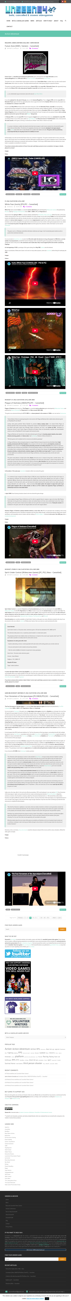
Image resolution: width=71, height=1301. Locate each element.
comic (22, 830)
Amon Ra (7, 677)
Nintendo (20, 43)
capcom (57, 1049)
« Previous (20, 917)
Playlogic (24, 392)
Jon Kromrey (34, 436)
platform (19, 1056)
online (12, 1056)
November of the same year (45, 214)
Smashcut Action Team (26, 746)
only (20, 830)
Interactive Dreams (9, 1154)
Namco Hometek (15, 410)
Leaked (42, 1053)
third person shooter (32, 1063)
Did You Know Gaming (10, 1137)
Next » (54, 917)
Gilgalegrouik (8, 1147)
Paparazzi (21, 677)
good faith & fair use (55, 945)
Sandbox (22, 1060)
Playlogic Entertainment (19, 211)
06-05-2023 (19, 206)
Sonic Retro (7, 1178)
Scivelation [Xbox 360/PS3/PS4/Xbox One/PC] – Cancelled (33, 1076)
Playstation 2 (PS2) (15, 201)
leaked (42, 247)
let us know (31, 946)
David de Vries (51, 734)
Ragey (6, 1168)
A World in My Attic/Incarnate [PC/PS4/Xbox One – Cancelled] (21, 1276)
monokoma (10, 206)
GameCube (8, 693)
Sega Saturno (8, 1170)
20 (44, 917)
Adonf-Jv (7, 1127)
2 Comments (28, 206)
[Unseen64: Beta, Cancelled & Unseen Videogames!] (31, 11)
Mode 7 (29, 114)
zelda (56, 1063)
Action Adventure (10, 194)
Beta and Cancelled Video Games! (20, 1073)
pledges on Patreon (44, 1245)
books (25, 830)
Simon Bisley (38, 734)
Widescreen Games (51, 210)
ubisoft (47, 1063)
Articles (39, 21)
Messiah (46, 616)
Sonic (45, 1060)
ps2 (37, 1056)
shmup (26, 1060)
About (56, 21)
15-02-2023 (25, 405)
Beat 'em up (50, 1049)
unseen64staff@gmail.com (13, 1)
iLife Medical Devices (10, 1079)
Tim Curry (24, 736)
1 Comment (35, 575)
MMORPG (52, 1053)
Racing (45, 1056)
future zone (19, 194)
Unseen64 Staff (9, 1217)
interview (32, 1053)
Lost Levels (7, 1158)
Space (18, 686)
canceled (49, 250)
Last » (59, 917)
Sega (24, 43)
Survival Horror (10, 1063)
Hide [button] (47, 1298)
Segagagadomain (9, 1172)
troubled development (10, 516)
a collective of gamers (27, 943)
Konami (37, 1053)
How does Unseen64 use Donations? (39, 1243)
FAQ (61, 21)
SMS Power (7, 1174)
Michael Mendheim (51, 794)
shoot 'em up (33, 1060)
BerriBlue (7, 1131)
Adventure (43, 1049)
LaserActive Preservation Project (12, 1156)
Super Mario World (38, 94)
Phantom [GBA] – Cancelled (12, 1283)
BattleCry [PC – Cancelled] (12, 1280)
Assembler (7, 1129)
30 (47, 917)
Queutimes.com (18, 239)
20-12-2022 (25, 698)
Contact (10, 26)
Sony (23, 201)
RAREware (8, 1060)
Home (8, 21)
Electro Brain (47, 78)
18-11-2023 (25, 48)
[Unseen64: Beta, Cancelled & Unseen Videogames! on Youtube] (63, 2)
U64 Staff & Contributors (13, 48)
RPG (13, 1060)
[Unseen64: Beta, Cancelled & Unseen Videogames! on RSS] (65, 2)
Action (8, 909)
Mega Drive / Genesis (11, 43)
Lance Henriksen (36, 736)
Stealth (59, 1060)
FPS (20, 1052)
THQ (44, 1063)
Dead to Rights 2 (40, 514)
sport (49, 1060)
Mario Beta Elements (10, 1160)
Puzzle (40, 1057)
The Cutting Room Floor (11, 1180)
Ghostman (12, 677)
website (22, 621)
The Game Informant (10, 1182)
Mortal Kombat (47, 765)
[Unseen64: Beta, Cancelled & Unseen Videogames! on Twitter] (60, 2)
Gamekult (22, 471)
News (32, 21)
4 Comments (35, 48)
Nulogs (6, 1164)
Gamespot (7, 225)
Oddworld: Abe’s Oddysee (26, 616)
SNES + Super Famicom (32, 43)
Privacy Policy (9, 1226)
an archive (13, 939)
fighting (16, 1053)
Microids (18, 392)
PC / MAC (7, 201)
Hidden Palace (8, 1152)
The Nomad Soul (37, 616)
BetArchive (7, 1135)
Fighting (10, 1053)
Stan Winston (17, 734)
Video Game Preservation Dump (12, 1184)
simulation (41, 1060)
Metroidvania (27, 194)
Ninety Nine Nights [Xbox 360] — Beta (15, 1269)
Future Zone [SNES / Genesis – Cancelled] (22, 46)
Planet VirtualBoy (9, 1166)
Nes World (7, 1162)
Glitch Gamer (8, 1150)
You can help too (27, 945)
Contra (12, 129)
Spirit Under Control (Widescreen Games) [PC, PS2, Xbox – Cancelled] (33, 572)
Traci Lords (51, 736)
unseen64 (52, 1063)
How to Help (48, 21)
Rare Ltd (57, 1057)
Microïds (7, 211)
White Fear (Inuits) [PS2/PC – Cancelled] (21, 204)
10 (41, 917)
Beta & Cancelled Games (20, 21)
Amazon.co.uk (15, 1098)
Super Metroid (31, 118)
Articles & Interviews (11, 1208)
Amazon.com (58, 1096)
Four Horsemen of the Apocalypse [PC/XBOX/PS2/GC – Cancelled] (32, 696)
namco (18, 562)
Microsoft (8, 400)
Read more (62, 194)
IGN (56, 792)
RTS (17, 1060)
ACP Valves (7, 1073)
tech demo (19, 1063)
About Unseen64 (10, 1214)
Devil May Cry (39, 756)
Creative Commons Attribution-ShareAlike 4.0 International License (35, 1112)
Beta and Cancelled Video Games (14, 1205)
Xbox (33, 400)
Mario (47, 1053)
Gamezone (63, 413)
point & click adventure (29, 1056)
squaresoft (54, 1060)
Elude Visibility (8, 1139)
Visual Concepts (31, 78)
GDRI (6, 1145)
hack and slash (26, 1053)
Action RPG (35, 1049)
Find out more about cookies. (35, 1298)
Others (14, 569)
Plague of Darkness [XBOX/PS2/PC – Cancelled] (24, 403)
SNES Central (8, 1176)
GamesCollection (9, 1143)
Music (57, 1053)
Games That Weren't (10, 1141)
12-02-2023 (25, 575)
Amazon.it (7, 1098)
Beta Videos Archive (9, 1133)
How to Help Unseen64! (11, 1211)
